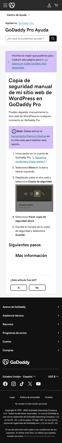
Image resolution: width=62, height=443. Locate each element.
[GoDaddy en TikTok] (21, 385)
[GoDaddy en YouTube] (38, 385)
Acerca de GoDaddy (14, 306)
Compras (8, 350)
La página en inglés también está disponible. (29, 63)
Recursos (8, 324)
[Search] (53, 39)
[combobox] (27, 38)
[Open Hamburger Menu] (4, 5)
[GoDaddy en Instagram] (13, 385)
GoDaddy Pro (26, 23)
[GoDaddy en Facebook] (5, 385)
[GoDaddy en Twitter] (30, 385)
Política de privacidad (30, 397)
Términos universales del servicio (39, 436)
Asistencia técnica (13, 315)
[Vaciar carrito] (56, 5)
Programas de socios (15, 332)
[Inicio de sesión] (49, 5)
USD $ (51, 376)
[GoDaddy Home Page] (16, 362)
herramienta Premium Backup (28, 136)
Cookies (49, 397)
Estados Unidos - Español (17, 376)
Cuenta (7, 341)
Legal (12, 397)
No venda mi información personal (31, 404)
